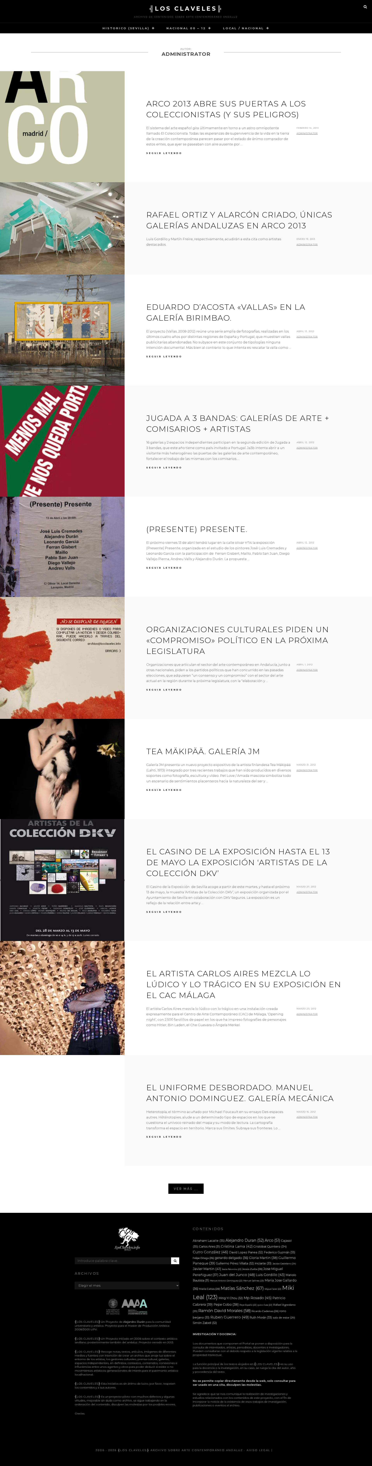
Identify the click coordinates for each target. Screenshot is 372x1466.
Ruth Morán (261, 1317)
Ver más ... (186, 1189)
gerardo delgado (231, 1258)
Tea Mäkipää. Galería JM (203, 751)
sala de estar (284, 1317)
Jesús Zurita (252, 1269)
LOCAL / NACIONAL (243, 28)
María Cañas (209, 1288)
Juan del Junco (237, 1275)
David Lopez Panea (246, 1252)
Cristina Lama (237, 1246)
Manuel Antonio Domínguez (226, 1281)
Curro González (210, 1252)
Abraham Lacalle (209, 1240)
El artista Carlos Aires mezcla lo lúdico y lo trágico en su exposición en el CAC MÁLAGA (243, 984)
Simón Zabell (205, 1323)
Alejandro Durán (133, 1322)
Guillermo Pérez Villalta (235, 1263)
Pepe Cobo (226, 1304)
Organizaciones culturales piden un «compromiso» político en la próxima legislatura (237, 640)
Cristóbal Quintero (270, 1246)
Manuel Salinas (253, 1280)
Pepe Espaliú (248, 1305)
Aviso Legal (258, 1450)
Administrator (307, 133)
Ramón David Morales (224, 1310)
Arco (272, 1240)
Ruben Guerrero (229, 1317)
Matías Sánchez (242, 1288)
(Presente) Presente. (196, 529)
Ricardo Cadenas (265, 1311)
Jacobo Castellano (284, 1263)
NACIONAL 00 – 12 (186, 28)
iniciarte (263, 1263)
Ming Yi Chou (231, 1298)
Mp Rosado (258, 1298)
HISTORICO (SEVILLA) (125, 28)
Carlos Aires (209, 1246)
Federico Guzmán (279, 1252)
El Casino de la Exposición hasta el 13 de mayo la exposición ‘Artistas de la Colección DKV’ (238, 862)
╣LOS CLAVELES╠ (186, 8)
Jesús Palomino (231, 1269)
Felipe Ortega (203, 1258)
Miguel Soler (273, 1289)
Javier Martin (207, 1269)
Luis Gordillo (270, 1275)
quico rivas (264, 1305)
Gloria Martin (263, 1258)
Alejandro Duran (245, 1240)
